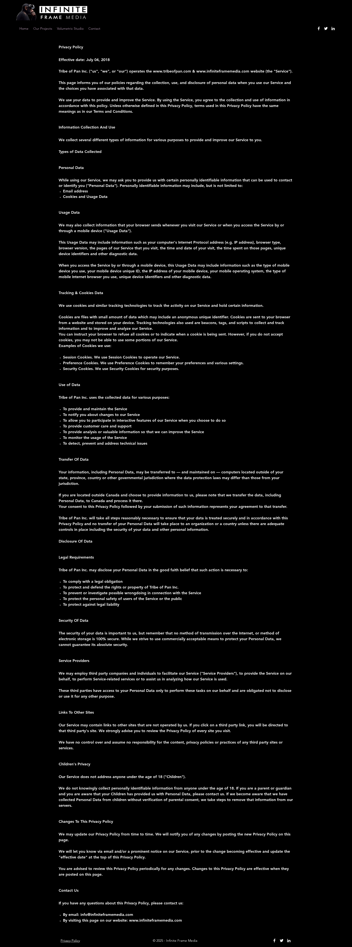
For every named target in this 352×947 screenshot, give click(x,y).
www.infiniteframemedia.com (222, 71)
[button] (94, 28)
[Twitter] (326, 28)
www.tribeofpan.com (172, 71)
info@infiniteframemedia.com (106, 914)
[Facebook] (318, 28)
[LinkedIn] (333, 28)
